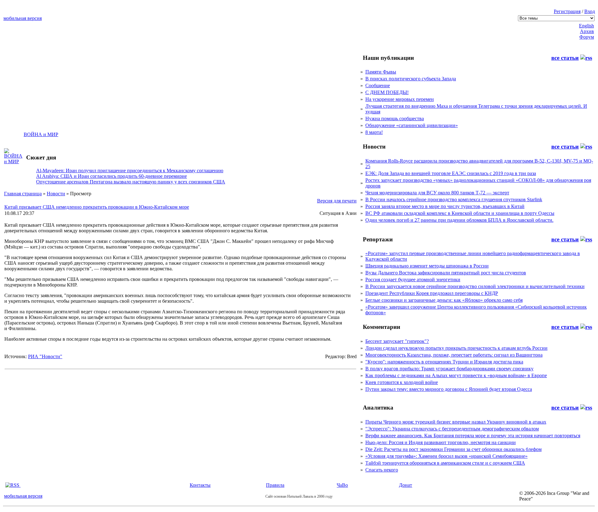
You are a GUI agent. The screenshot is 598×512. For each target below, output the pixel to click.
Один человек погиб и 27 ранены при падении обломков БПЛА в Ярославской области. (459, 220)
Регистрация (567, 11)
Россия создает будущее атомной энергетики (412, 279)
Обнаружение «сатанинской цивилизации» (411, 125)
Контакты (200, 485)
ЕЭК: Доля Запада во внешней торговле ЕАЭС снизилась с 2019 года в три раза (450, 173)
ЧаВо (342, 485)
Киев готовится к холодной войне (401, 382)
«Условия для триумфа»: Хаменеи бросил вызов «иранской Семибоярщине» (446, 456)
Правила (275, 485)
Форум (586, 37)
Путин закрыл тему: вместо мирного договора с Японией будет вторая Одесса (448, 389)
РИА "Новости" (45, 356)
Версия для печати (337, 200)
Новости (56, 193)
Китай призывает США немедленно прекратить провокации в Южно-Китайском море (96, 207)
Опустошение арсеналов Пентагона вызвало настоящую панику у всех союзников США (130, 181)
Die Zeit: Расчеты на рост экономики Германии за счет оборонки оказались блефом (453, 449)
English (586, 25)
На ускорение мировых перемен (399, 99)
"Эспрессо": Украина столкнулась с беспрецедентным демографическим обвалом (452, 428)
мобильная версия (22, 18)
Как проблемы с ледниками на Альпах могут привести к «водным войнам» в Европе (456, 375)
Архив (587, 31)
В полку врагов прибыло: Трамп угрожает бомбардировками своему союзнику (449, 368)
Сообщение (377, 85)
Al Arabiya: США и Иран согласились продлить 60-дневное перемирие (111, 176)
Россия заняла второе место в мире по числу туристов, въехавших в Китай (444, 206)
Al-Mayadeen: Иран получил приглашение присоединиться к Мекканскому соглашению (129, 170)
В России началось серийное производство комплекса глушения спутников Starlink (453, 199)
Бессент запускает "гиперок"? (397, 341)
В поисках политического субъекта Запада (410, 78)
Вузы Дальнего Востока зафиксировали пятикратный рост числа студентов (445, 272)
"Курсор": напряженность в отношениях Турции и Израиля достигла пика (444, 361)
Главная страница (23, 193)
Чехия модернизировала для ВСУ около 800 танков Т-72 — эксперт (437, 192)
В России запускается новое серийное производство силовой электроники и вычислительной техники (475, 286)
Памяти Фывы (380, 71)
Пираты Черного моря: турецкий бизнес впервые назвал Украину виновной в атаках (455, 421)
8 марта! (374, 132)
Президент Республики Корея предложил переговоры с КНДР (431, 293)
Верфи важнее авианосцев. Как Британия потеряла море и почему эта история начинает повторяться (472, 435)
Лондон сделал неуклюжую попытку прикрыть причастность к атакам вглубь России (456, 348)
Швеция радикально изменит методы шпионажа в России (427, 265)
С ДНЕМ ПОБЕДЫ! (387, 92)
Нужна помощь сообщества (394, 118)
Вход (589, 11)
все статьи (565, 58)
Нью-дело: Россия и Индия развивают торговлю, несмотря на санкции (440, 442)
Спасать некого (381, 469)
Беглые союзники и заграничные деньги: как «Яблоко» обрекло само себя (444, 300)
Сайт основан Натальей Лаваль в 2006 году (299, 496)
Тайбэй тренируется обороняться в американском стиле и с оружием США (445, 463)
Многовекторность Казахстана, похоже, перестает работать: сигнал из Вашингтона (454, 355)
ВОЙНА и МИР (41, 134)
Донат (405, 485)
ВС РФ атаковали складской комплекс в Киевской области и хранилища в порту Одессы (459, 213)
